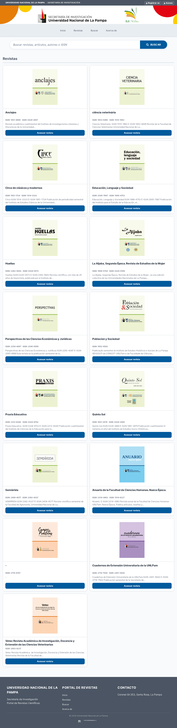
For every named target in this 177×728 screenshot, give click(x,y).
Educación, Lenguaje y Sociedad (112, 187)
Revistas (78, 30)
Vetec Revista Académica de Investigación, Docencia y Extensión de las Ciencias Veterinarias (39, 642)
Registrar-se (154, 3)
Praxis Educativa (16, 414)
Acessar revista (45, 133)
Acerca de (111, 30)
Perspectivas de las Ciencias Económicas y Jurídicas (38, 339)
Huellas (10, 263)
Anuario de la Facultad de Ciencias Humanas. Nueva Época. (129, 490)
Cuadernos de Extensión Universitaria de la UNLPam (125, 565)
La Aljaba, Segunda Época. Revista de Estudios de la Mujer (128, 263)
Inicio (63, 30)
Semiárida (11, 490)
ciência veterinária (104, 112)
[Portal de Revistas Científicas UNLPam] (88, 15)
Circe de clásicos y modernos (23, 187)
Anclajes (10, 112)
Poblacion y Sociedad (106, 339)
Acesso (169, 3)
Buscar (94, 30)
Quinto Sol (98, 414)
